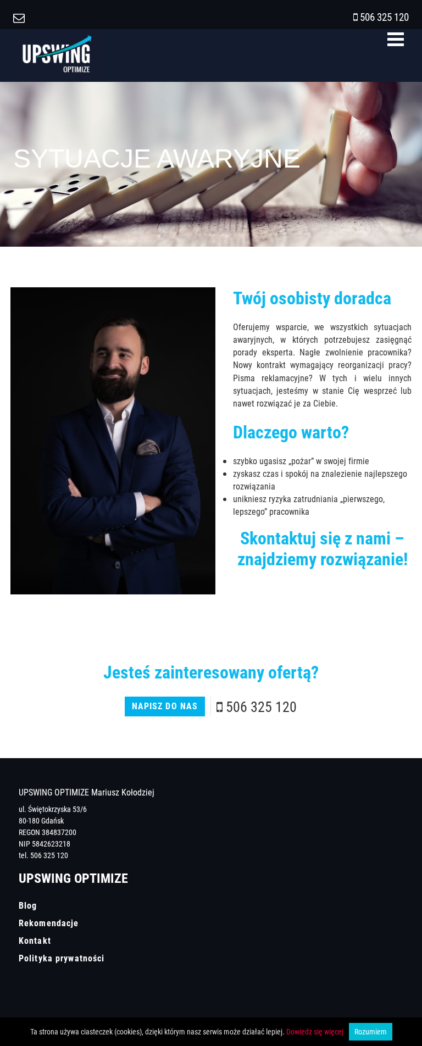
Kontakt (35, 940)
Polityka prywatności (61, 958)
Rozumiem (370, 1031)
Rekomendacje (49, 923)
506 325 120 (384, 17)
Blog (28, 905)
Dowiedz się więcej (314, 1031)
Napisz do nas (165, 706)
